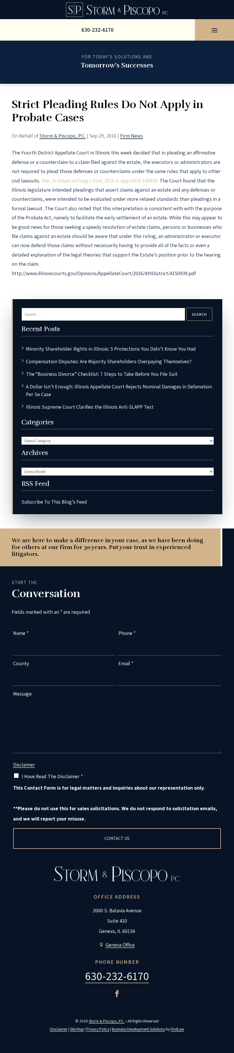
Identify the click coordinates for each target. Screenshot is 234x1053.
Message (22, 693)
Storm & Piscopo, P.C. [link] (62, 135)
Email (125, 663)
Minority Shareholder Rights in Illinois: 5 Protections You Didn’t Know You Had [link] (111, 348)
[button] (214, 30)
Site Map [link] (77, 1029)
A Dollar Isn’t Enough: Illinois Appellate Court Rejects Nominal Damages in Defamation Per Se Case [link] (119, 390)
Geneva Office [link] (120, 944)
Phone (127, 633)
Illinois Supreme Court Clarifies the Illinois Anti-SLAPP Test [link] (90, 407)
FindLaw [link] (177, 1029)
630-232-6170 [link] (97, 29)
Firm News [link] (131, 135)
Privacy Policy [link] (97, 1029)
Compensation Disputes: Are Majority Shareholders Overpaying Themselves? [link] (108, 361)
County (21, 663)
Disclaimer (24, 765)
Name (21, 633)
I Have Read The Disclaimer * (52, 776)
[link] (117, 9)
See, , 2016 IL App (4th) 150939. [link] (99, 180)
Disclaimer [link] (58, 1029)
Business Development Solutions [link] (138, 1029)
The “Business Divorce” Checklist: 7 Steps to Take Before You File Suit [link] (101, 374)
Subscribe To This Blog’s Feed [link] (54, 501)
